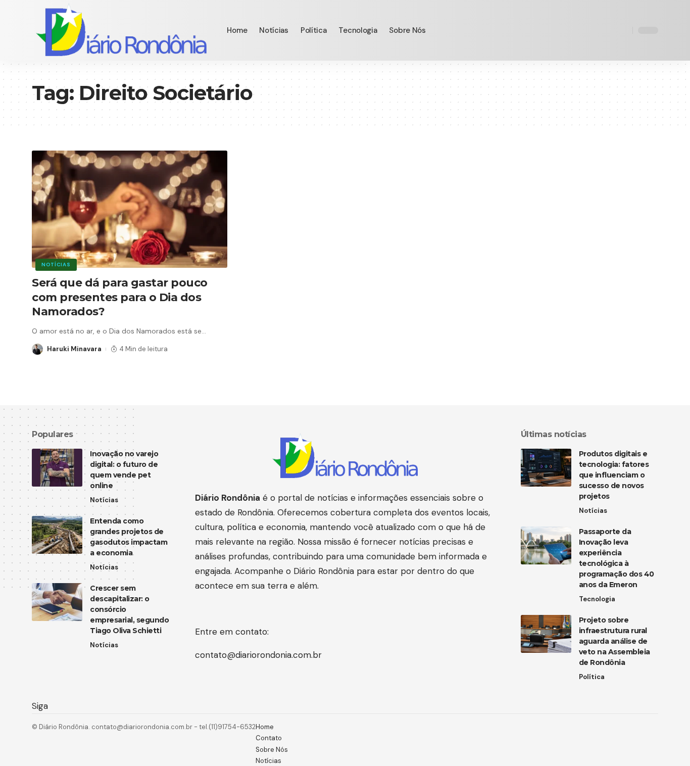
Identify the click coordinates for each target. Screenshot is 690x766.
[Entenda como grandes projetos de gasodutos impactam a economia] (57, 535)
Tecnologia (597, 599)
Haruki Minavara (74, 349)
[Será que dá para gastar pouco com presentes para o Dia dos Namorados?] (129, 209)
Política (592, 677)
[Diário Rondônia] (121, 30)
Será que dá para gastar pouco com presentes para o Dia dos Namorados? (120, 297)
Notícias (56, 264)
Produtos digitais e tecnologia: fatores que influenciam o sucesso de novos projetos (614, 475)
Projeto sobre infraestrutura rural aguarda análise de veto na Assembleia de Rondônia (614, 641)
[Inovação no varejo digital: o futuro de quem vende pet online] (57, 468)
